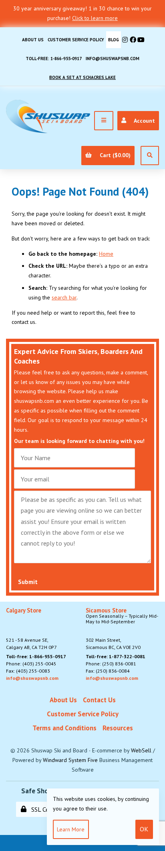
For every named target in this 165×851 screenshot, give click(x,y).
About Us (33, 39)
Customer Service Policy (76, 39)
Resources (118, 728)
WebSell (141, 750)
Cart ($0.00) (114, 155)
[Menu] (103, 120)
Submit (28, 582)
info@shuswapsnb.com (112, 58)
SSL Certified (46, 809)
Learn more (71, 829)
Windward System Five (70, 760)
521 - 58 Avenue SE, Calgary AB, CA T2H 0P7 (31, 629)
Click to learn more (95, 18)
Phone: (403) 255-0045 (31, 664)
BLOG (113, 39)
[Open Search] (150, 155)
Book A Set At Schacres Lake (82, 77)
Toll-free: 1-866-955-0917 (54, 58)
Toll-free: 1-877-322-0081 (115, 656)
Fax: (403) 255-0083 (28, 671)
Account (143, 120)
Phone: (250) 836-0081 (111, 664)
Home (106, 253)
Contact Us (99, 699)
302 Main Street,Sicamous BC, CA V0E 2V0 (122, 629)
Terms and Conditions (64, 728)
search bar (64, 297)
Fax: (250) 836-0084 (108, 671)
